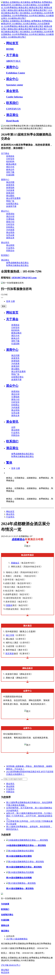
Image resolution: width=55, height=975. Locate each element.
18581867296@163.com (24, 277)
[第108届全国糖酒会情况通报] (20, 851)
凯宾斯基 (10, 653)
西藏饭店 (15, 563)
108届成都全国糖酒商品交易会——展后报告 (26, 845)
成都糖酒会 (18, 539)
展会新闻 (10, 786)
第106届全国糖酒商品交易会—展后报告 (24, 867)
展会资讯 (10, 514)
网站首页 (12, 312)
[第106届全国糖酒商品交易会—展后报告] (25, 862)
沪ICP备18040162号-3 (10, 965)
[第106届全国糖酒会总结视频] (20, 872)
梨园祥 (9, 605)
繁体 (3, 306)
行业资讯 (10, 517)
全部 (13, 427)
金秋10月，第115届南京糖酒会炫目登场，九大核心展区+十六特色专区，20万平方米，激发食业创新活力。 (29, 816)
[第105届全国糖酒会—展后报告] (21, 883)
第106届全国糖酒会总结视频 (19, 878)
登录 (8, 301)
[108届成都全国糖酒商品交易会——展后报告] (27, 840)
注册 (13, 301)
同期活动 (10, 792)
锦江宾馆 (10, 635)
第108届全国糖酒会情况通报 (19, 856)
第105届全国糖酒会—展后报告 (20, 888)
